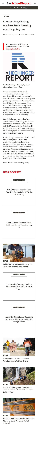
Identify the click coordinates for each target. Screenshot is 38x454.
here (26, 162)
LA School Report (19, 3)
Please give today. (13, 49)
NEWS (6, 16)
